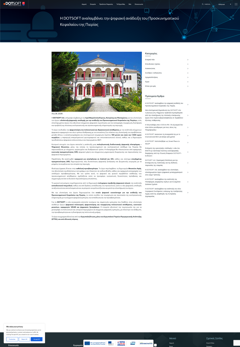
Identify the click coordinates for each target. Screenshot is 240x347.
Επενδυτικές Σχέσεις (152, 64)
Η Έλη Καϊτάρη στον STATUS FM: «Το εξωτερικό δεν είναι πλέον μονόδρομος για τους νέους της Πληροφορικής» (164, 127)
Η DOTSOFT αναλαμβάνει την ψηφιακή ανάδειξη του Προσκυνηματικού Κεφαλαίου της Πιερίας (164, 104)
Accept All (37, 339)
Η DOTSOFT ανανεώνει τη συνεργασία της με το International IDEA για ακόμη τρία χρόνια (162, 135)
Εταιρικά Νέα (149, 59)
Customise (12, 339)
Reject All (24, 339)
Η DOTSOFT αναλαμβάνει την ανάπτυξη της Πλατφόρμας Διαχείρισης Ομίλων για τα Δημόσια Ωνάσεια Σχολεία (162, 181)
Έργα (147, 82)
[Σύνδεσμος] (94, 343)
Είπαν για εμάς (150, 86)
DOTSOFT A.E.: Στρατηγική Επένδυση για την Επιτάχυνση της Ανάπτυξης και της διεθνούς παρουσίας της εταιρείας (161, 162)
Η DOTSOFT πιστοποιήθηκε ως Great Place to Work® (162, 142)
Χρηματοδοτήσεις (151, 77)
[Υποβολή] (202, 4)
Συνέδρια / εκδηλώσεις (153, 73)
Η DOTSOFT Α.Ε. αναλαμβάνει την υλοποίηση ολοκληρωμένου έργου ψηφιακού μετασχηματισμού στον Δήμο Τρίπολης (163, 172)
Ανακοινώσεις (150, 68)
